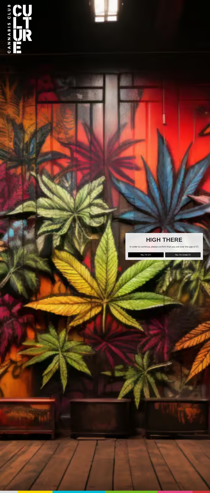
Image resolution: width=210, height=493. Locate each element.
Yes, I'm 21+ (145, 255)
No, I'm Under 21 (183, 255)
